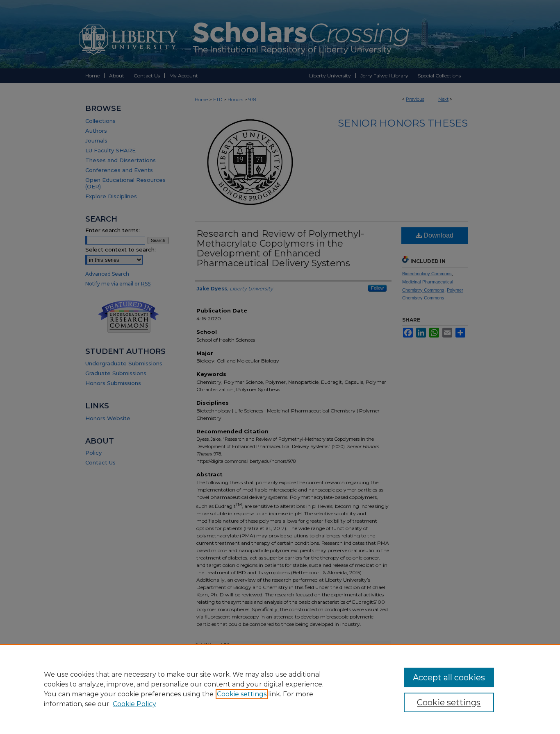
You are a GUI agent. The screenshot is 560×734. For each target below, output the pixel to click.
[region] (280, 689)
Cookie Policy (134, 704)
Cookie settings (241, 694)
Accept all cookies (449, 677)
